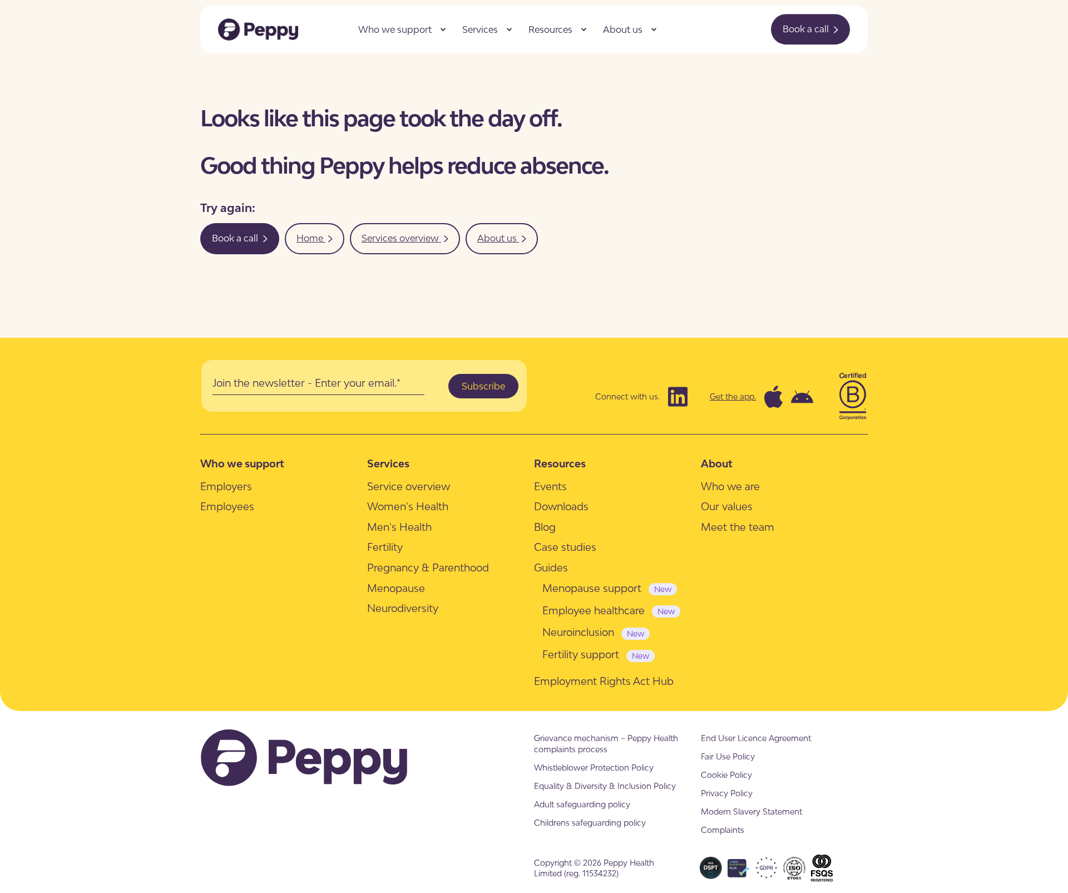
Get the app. (733, 396)
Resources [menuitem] (550, 29)
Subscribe (483, 386)
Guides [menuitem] (551, 567)
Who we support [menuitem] (395, 29)
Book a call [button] (807, 28)
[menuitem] (442, 29)
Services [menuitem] (480, 29)
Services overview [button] (401, 238)
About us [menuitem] (622, 29)
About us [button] (498, 238)
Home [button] (310, 238)
